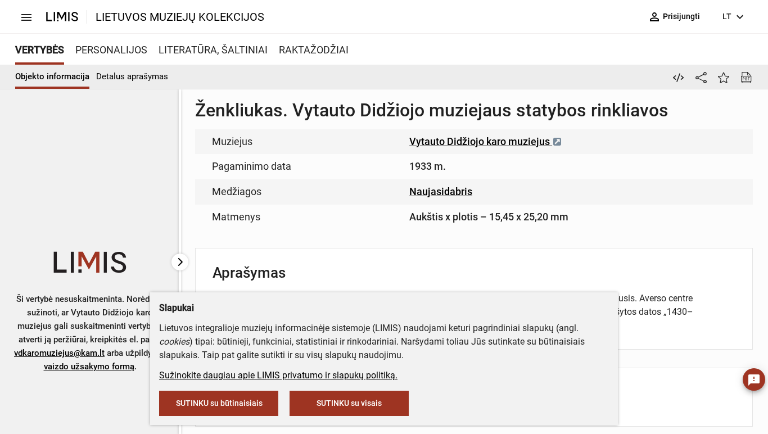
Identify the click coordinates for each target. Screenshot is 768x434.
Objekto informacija (52, 76)
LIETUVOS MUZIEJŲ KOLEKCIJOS (180, 17)
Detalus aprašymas (132, 76)
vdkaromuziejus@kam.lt (59, 353)
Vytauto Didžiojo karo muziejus (480, 141)
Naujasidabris (440, 191)
